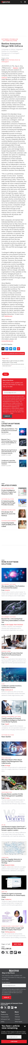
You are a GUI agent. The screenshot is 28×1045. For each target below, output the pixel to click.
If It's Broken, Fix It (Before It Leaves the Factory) (8, 513)
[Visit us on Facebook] (2, 952)
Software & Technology (9, 39)
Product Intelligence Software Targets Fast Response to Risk (8, 492)
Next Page (17, 944)
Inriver (7, 657)
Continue (14, 1041)
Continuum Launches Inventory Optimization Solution (8, 462)
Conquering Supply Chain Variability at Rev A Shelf (8, 524)
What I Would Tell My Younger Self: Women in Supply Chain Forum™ (12, 928)
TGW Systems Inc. (10, 932)
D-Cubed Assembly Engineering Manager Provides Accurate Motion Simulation (8, 503)
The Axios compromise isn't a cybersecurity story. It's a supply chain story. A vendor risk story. (13, 769)
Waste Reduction (6, 792)
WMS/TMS (4, 891)
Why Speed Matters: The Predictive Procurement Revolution (9, 430)
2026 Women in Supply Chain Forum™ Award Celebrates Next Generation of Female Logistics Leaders (13, 828)
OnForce (4, 77)
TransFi (7, 724)
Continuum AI (9, 690)
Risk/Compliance (6, 758)
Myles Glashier (6, 736)
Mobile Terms (6, 413)
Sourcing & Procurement (8, 520)
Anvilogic (7, 765)
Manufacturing (6, 651)
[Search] (21, 1)
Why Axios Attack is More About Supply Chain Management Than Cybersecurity (11, 761)
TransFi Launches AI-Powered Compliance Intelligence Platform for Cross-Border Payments (13, 720)
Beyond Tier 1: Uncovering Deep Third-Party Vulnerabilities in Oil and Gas (9, 441)
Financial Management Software (11, 716)
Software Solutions (10, 40)
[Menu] (25, 1)
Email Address (7, 389)
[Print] (2, 348)
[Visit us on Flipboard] (15, 952)
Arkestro (7, 590)
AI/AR (2, 684)
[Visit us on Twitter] (7, 952)
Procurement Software (8, 584)
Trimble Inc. (8, 899)
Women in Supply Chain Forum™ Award (12, 926)
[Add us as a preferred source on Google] (18, 348)
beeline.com (8, 316)
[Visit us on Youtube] (19, 952)
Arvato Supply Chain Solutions (14, 624)
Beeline (15, 68)
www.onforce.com (7, 341)
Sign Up (7, 416)
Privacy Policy (17, 413)
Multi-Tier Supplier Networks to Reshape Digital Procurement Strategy (11, 861)
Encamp (7, 798)
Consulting (4, 857)
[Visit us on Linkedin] (11, 952)
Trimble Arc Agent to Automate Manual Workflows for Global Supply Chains (13, 895)
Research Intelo (9, 865)
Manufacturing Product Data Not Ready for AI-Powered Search (9, 451)
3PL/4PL (3, 824)
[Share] (6, 348)
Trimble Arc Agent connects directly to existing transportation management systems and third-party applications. (12, 903)
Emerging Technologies (8, 509)
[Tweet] (14, 348)
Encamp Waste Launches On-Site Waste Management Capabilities (12, 795)
